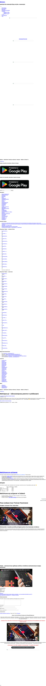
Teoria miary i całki (5, 216)
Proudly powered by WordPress (5, 613)
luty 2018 (3, 366)
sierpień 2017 (4, 368)
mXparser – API (6, 13)
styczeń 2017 (4, 371)
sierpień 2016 (4, 374)
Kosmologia (4, 205)
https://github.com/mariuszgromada (5, 400)
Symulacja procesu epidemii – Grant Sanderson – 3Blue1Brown (12, 227)
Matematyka (4, 207)
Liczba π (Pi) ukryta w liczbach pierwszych (15, 355)
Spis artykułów (4, 8)
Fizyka (3, 200)
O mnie (3, 14)
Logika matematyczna (5, 206)
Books (3, 197)
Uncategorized (4, 218)
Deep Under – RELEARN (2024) (7, 225)
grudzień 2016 (4, 372)
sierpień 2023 (4, 362)
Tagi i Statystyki (4, 15)
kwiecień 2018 (4, 364)
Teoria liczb (3, 215)
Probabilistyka (4, 210)
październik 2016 (4, 373)
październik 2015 (4, 381)
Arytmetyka (3, 195)
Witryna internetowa (3, 610)
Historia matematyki (5, 202)
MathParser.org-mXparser (8, 472)
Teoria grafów (4, 214)
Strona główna (4, 7)
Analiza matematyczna (5, 194)
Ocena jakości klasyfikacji (6, 10)
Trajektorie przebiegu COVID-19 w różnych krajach (9, 226)
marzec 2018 (4, 365)
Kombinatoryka (4, 203)
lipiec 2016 (3, 375)
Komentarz (2, 605)
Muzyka (3, 209)
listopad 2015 (4, 380)
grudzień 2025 (4, 360)
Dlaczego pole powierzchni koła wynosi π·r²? (13, 354)
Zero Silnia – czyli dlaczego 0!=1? (8, 353)
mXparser (3, 11)
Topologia (3, 217)
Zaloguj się (3, 385)
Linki (2, 16)
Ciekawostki (4, 198)
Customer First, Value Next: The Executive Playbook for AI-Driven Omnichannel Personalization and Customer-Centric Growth (21, 223)
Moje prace (3, 9)
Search (1, 190)
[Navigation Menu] (1, 6)
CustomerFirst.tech (23, 38)
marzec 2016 (4, 377)
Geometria (3, 201)
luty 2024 (3, 361)
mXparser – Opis (6, 12)
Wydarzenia (3, 219)
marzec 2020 (4, 363)
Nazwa (1, 606)
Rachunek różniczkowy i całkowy (7, 211)
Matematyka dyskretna (5, 208)
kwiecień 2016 (4, 376)
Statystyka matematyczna (6, 213)
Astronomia (3, 196)
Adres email (2, 608)
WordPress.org (4, 387)
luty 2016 (3, 378)
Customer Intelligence (5, 199)
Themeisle (18, 613)
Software (3, 212)
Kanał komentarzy (4, 386)
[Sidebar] (0, 6)
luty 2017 (3, 370)
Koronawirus (4, 204)
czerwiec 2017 (4, 369)
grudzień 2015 (4, 379)
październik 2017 (4, 367)
